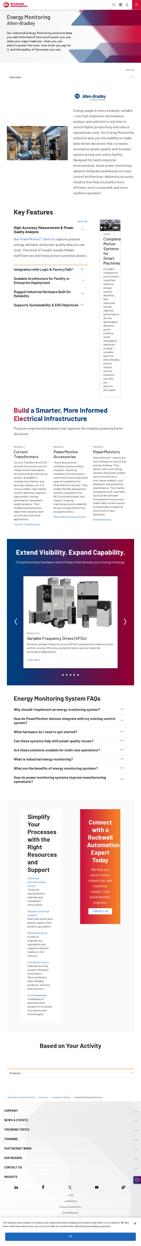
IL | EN (70, 1195)
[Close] (135, 1223)
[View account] (127, 5)
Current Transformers (27, 524)
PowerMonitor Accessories (69, 517)
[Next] (125, 622)
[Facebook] (43, 1187)
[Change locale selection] (120, 5)
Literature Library (38, 962)
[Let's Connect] (137, 1180)
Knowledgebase (37, 995)
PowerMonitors (102, 519)
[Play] (101, 227)
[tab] (63, 675)
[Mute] (117, 227)
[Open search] (114, 5)
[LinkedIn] (17, 1187)
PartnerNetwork (37, 933)
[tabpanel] (70, 578)
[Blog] (123, 1187)
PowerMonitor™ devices (37, 239)
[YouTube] (96, 1187)
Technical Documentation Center (37, 882)
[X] (70, 1187)
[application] (110, 225)
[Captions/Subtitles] (115, 227)
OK (70, 1236)
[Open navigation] (136, 5)
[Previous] (16, 622)
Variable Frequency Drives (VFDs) (43, 578)
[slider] (108, 227)
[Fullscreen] (118, 227)
